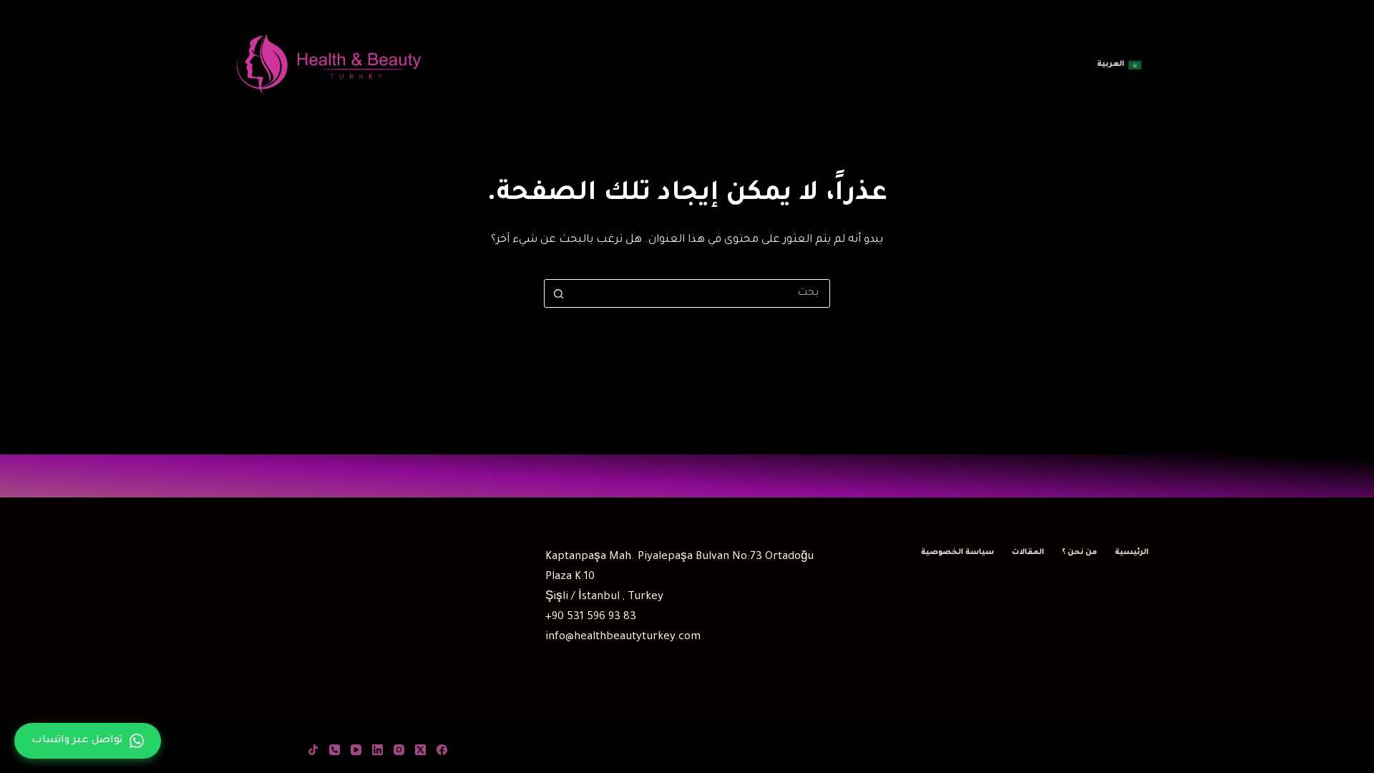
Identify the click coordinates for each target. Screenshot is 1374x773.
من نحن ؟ (1079, 552)
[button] (1119, 65)
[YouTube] (356, 749)
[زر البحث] (558, 293)
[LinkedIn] (377, 749)
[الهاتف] (334, 749)
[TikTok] (313, 749)
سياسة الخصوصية (957, 552)
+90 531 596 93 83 (590, 617)
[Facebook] (442, 749)
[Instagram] (399, 749)
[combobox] (700, 293)
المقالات (1028, 552)
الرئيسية (1132, 552)
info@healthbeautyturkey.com (623, 637)
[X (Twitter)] (420, 749)
